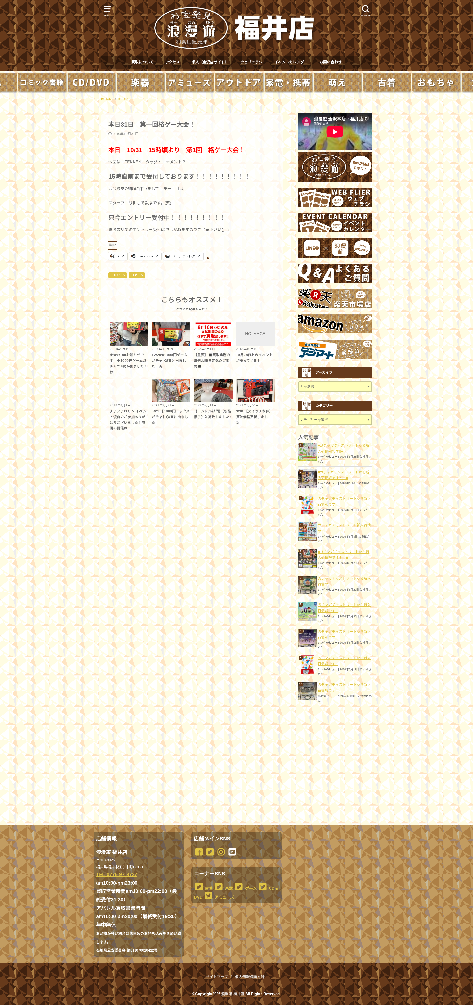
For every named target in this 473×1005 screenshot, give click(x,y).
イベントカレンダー (291, 62)
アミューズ (224, 897)
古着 (208, 888)
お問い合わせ (331, 62)
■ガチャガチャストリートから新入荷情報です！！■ (343, 475)
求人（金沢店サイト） (210, 62)
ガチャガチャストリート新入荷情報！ (344, 528)
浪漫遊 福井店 (232, 994)
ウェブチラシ (251, 62)
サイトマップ (217, 977)
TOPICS (119, 275)
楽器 (228, 888)
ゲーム (138, 275)
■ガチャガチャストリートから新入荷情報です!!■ (343, 448)
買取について (142, 62)
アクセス (172, 62)
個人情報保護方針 (250, 977)
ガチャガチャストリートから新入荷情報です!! (344, 501)
